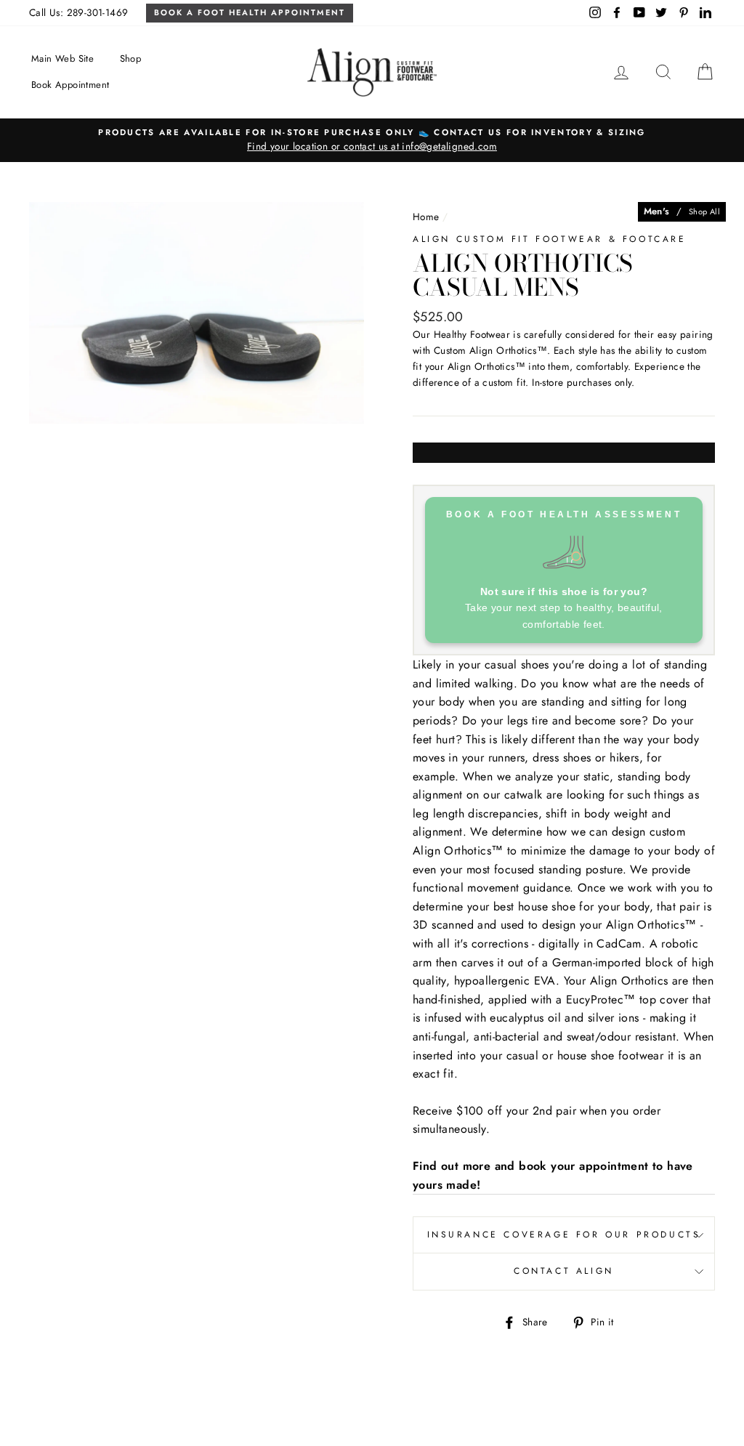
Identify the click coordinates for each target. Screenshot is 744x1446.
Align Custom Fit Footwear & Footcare (550, 239)
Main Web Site (62, 58)
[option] (372, 140)
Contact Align (564, 1270)
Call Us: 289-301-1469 (78, 12)
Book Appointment (70, 85)
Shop (131, 58)
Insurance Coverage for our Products (564, 1234)
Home (426, 216)
